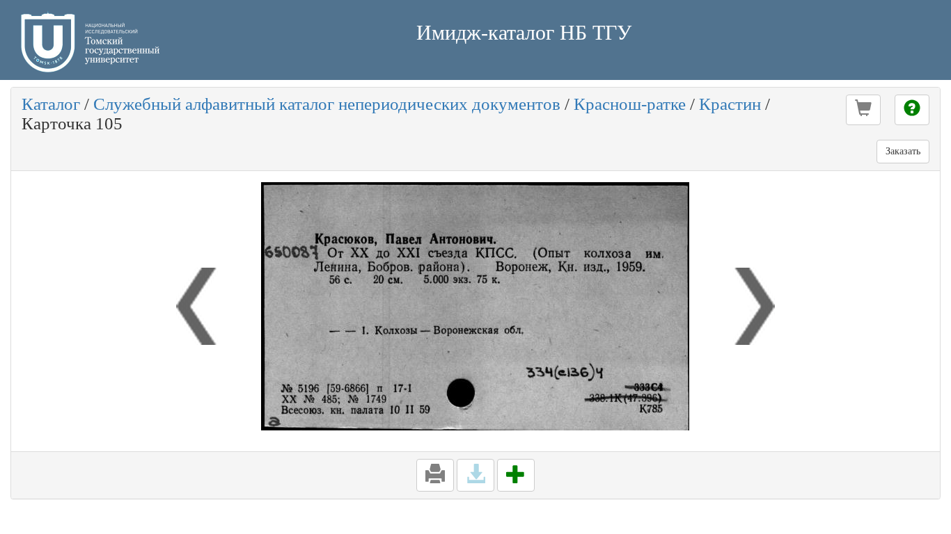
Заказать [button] (903, 151)
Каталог (51, 104)
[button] (863, 110)
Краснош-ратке (630, 104)
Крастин (730, 104)
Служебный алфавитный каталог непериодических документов (326, 104)
